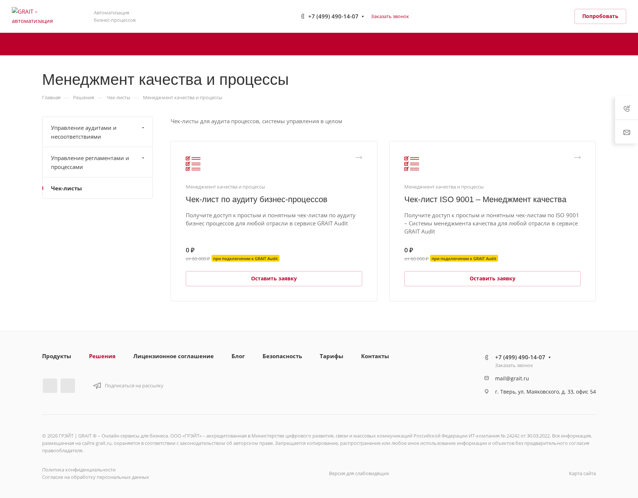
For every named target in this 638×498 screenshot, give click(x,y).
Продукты (56, 356)
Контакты (375, 356)
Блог (238, 356)
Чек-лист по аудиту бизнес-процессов (256, 199)
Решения (102, 356)
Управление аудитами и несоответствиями (84, 132)
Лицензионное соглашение (173, 356)
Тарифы (331, 356)
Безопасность (282, 356)
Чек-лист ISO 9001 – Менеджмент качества (485, 199)
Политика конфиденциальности (79, 469)
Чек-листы (66, 188)
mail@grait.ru (512, 378)
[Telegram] (50, 385)
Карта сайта (582, 473)
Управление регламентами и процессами (90, 162)
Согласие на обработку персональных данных (95, 477)
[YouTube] (68, 385)
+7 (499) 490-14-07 (333, 16)
